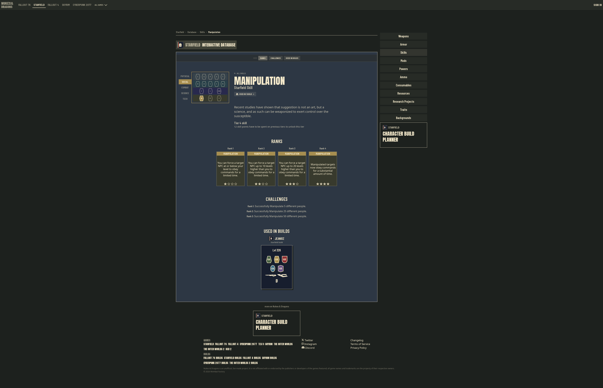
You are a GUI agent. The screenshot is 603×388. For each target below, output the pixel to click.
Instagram (310, 344)
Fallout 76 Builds (213, 358)
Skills (202, 31)
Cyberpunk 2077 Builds (216, 363)
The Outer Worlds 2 (214, 349)
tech (185, 98)
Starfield (39, 4)
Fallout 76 (24, 4)
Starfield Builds (233, 358)
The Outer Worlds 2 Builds (243, 363)
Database (191, 31)
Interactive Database (218, 44)
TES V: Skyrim (265, 344)
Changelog (356, 340)
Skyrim (66, 4)
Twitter (308, 340)
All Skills (241, 73)
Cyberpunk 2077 (82, 4)
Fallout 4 (53, 4)
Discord (310, 348)
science (185, 93)
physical (185, 76)
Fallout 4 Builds (252, 358)
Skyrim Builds (269, 358)
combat (185, 87)
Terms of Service (360, 344)
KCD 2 (228, 349)
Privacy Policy (358, 348)
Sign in (598, 5)
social (185, 81)
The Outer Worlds (283, 344)
